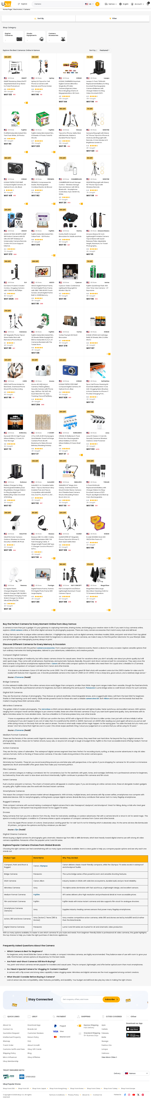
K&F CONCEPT (76, 585)
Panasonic (90, 688)
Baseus (51, 534)
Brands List (32, 1029)
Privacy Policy (73, 1095)
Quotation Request (11, 1033)
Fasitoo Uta (106, 1045)
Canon (55, 663)
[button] (111, 4)
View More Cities (109, 1057)
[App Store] (133, 1029)
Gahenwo (23, 332)
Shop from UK (23, 1088)
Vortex (79, 332)
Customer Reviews (36, 1033)
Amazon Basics (103, 231)
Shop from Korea (76, 1088)
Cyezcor (78, 282)
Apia (103, 1025)
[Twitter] (138, 1095)
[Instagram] (129, 1095)
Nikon (106, 698)
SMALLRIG (78, 482)
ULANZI (79, 534)
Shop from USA (9, 1088)
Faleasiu (105, 1033)
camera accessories (46, 648)
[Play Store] (133, 1036)
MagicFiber (105, 585)
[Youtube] (134, 1095)
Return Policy (33, 1037)
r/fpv (16, 829)
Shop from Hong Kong (58, 1088)
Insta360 (50, 482)
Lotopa (105, 1049)
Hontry (79, 231)
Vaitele (105, 1029)
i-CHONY (51, 433)
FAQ (29, 1041)
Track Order (8, 1045)
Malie (104, 1037)
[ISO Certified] (26, 1076)
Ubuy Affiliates (34, 1057)
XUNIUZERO (77, 433)
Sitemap (6, 1041)
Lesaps (106, 78)
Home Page (7, 9)
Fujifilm (24, 130)
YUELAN (106, 482)
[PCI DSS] (8, 1077)
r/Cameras (19, 677)
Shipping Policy (9, 1053)
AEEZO (51, 282)
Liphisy (51, 78)
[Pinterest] (143, 1095)
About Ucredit (34, 1045)
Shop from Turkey (110, 1088)
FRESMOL (50, 179)
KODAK (79, 78)
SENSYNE (106, 130)
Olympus (44, 866)
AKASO (24, 231)
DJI (25, 282)
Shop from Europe (128, 1088)
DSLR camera (16, 630)
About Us (7, 1025)
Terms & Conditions (57, 1095)
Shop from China (93, 1088)
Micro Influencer (10, 1057)
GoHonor (23, 482)
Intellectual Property (12, 1037)
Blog (29, 1053)
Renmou (24, 585)
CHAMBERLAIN (76, 179)
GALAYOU (23, 534)
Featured (104, 50)
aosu (107, 433)
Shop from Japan (39, 1088)
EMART (24, 78)
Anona (51, 381)
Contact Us (8, 1029)
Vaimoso (105, 1053)
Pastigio (51, 585)
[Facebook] (125, 1095)
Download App (34, 1025)
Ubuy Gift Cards (34, 1049)
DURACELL (23, 433)
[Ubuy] (6, 4)
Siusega (105, 1041)
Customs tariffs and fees (14, 1049)
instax (107, 282)
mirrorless (46, 709)
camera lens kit (92, 698)
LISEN (25, 381)
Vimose (79, 130)
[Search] (97, 4)
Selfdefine (105, 381)
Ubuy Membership (10, 1061)
